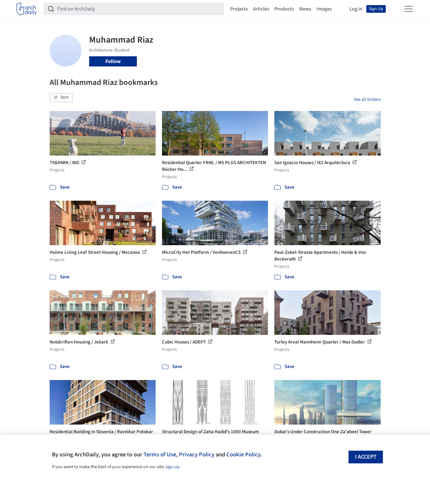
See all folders (367, 99)
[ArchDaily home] (27, 9)
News (305, 8)
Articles (261, 8)
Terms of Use (160, 454)
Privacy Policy (197, 454)
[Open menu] (409, 9)
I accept (366, 457)
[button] (61, 97)
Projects (239, 8)
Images (324, 8)
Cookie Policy (243, 454)
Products (284, 8)
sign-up (173, 467)
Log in (356, 8)
